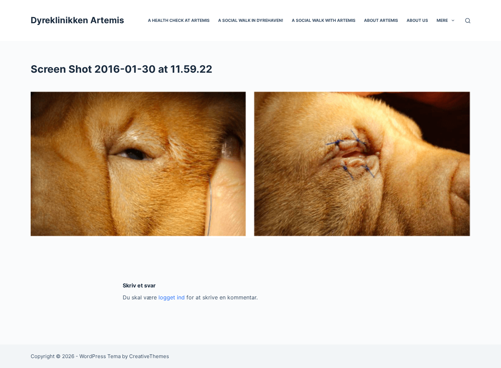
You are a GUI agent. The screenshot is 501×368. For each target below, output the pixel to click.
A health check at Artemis (179, 20)
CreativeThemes (149, 356)
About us (417, 20)
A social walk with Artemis (323, 20)
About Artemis (381, 20)
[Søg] (467, 20)
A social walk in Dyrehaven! (250, 20)
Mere (442, 20)
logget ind (171, 297)
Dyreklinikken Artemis (77, 20)
